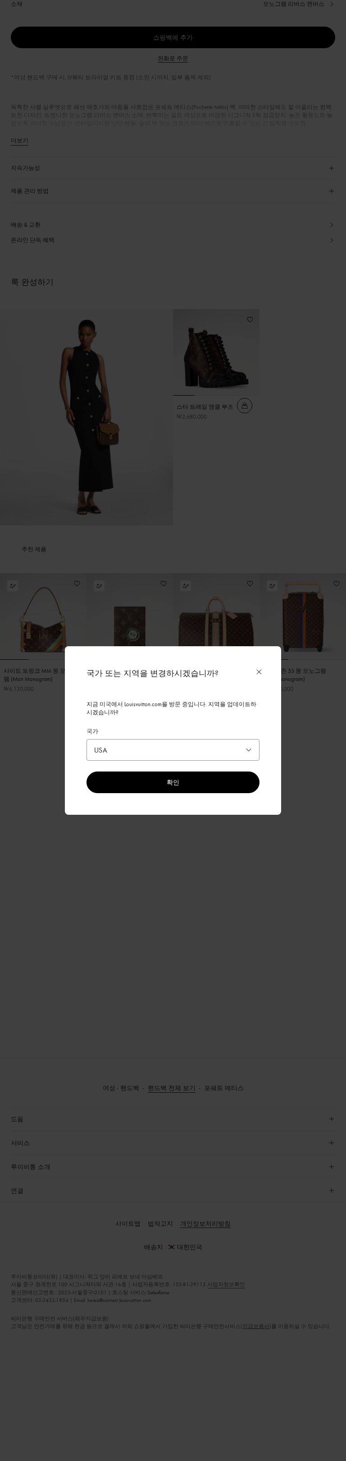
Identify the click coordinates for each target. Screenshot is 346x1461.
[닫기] (259, 672)
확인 (173, 782)
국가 (92, 731)
